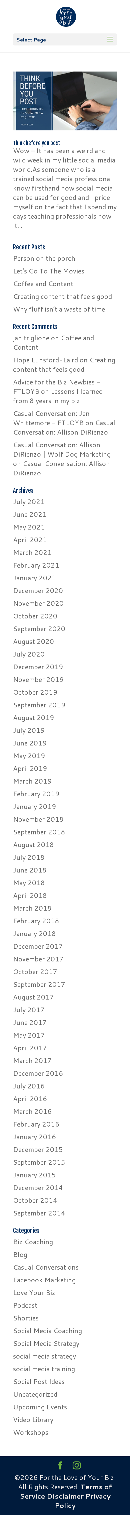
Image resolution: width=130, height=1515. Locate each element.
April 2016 (30, 1098)
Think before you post (36, 143)
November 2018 (38, 819)
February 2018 (36, 920)
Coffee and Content (43, 283)
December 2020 (38, 590)
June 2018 (30, 870)
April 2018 (30, 895)
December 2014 (38, 1187)
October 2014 (35, 1200)
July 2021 (29, 501)
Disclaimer (65, 1496)
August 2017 (33, 997)
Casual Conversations (46, 1267)
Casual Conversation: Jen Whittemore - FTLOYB (51, 418)
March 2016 (32, 1111)
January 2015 (34, 1174)
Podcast (25, 1305)
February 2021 (36, 565)
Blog (20, 1254)
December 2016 (38, 1073)
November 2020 (38, 603)
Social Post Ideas (39, 1381)
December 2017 (38, 946)
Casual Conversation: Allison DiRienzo (64, 427)
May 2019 (29, 755)
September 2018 (39, 831)
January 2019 (34, 806)
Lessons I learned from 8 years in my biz (58, 395)
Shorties (26, 1317)
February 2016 (36, 1124)
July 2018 (29, 857)
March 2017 (32, 1060)
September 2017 (39, 984)
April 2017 (30, 1047)
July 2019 (29, 730)
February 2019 (36, 793)
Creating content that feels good (62, 296)
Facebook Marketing (44, 1279)
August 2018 (33, 844)
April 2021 (30, 539)
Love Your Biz (34, 1292)
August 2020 (33, 641)
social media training (44, 1368)
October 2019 (35, 692)
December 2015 (38, 1149)
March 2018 (32, 908)
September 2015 (39, 1162)
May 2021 (29, 527)
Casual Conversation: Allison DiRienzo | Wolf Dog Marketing (62, 449)
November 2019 (38, 679)
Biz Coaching (33, 1241)
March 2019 (32, 781)
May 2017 (29, 1035)
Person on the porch (44, 258)
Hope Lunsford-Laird (45, 359)
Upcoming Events (40, 1406)
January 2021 (34, 577)
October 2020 (35, 615)
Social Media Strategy (46, 1343)
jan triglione (31, 337)
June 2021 (30, 514)
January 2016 (34, 1136)
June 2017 (30, 1022)
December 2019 (38, 666)
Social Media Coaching (47, 1330)
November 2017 (38, 958)
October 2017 (35, 971)
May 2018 (29, 882)
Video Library (33, 1419)
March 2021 (32, 552)
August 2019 (33, 717)
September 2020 (39, 628)
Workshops (30, 1432)
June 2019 (30, 742)
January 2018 (34, 933)
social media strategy (44, 1356)
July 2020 (29, 654)
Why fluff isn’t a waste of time (59, 309)
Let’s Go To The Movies (48, 270)
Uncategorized (35, 1394)
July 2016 (29, 1085)
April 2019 (30, 768)
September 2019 (39, 704)
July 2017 (29, 1009)
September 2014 (39, 1212)
